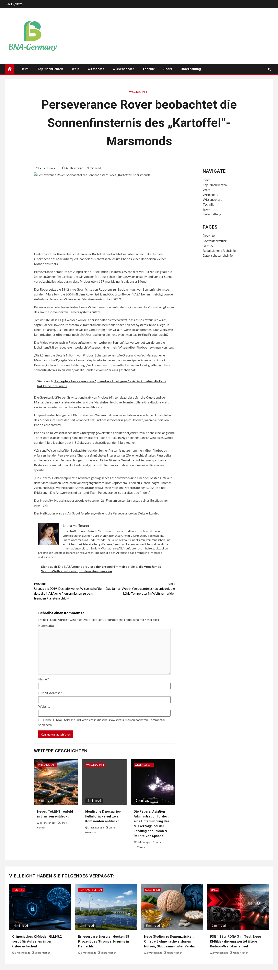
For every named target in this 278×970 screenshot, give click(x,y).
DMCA (208, 245)
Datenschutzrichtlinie (218, 255)
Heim (24, 69)
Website (44, 706)
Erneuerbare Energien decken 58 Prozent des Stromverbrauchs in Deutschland (103, 941)
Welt (75, 69)
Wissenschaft (123, 69)
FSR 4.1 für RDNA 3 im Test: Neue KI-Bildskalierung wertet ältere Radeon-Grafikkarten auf (235, 941)
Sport (167, 69)
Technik (148, 69)
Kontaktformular (215, 241)
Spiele (214, 889)
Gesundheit (152, 889)
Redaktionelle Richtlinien (220, 250)
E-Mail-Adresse (50, 693)
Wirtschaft (96, 69)
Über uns (209, 236)
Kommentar (47, 625)
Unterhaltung (191, 69)
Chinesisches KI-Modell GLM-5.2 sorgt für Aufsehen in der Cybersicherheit (37, 941)
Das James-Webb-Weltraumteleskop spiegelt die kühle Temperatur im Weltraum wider (140, 588)
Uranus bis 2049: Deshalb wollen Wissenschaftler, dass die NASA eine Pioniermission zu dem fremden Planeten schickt (68, 591)
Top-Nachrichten (50, 69)
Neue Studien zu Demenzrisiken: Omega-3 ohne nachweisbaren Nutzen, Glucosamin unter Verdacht (171, 941)
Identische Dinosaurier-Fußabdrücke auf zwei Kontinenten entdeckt (103, 816)
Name (43, 679)
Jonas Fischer (42, 952)
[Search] (269, 69)
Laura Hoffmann (48, 168)
